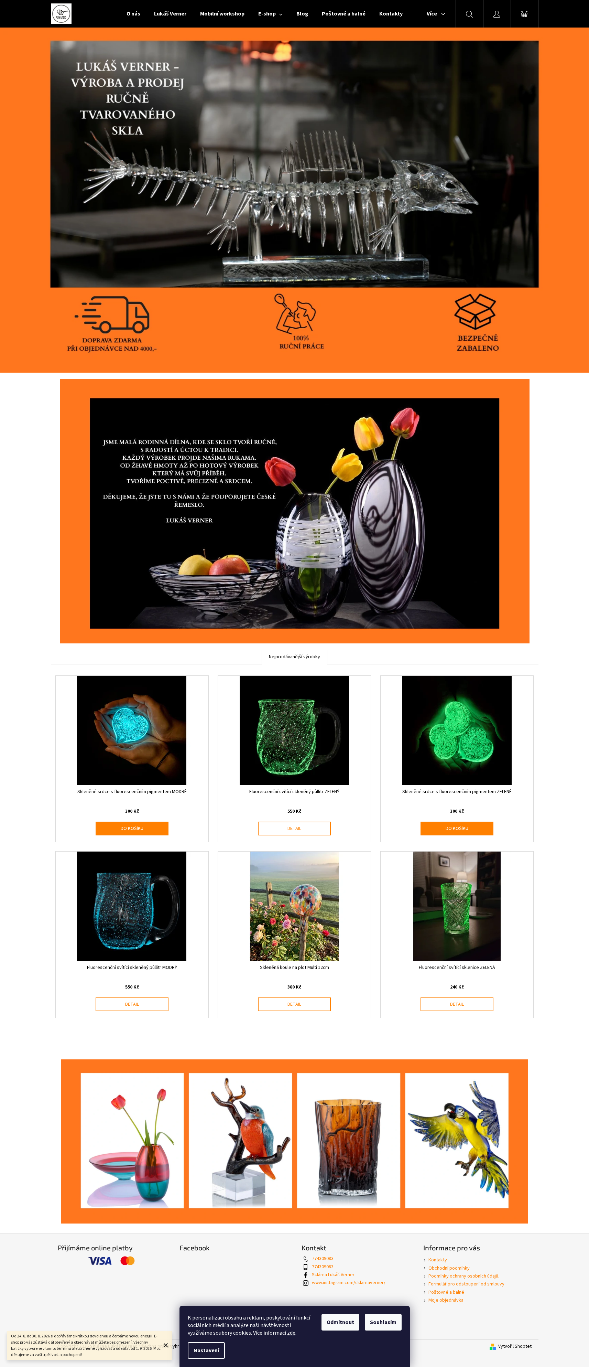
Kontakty (437, 1260)
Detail (294, 828)
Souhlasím (383, 1322)
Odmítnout (340, 1322)
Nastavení (206, 1350)
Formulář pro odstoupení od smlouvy (466, 1284)
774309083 (323, 1258)
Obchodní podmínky (449, 1268)
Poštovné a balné (446, 1292)
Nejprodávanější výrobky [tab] (294, 656)
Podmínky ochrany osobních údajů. (463, 1276)
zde (291, 1333)
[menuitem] (133, 14)
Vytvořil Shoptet (515, 1346)
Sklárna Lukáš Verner (333, 1274)
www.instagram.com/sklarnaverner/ (348, 1282)
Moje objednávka (445, 1300)
